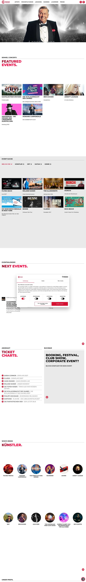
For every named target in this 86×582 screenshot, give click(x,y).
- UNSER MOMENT (16, 396)
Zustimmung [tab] (25, 280)
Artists (17, 2)
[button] (83, 579)
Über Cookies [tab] (60, 280)
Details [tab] (43, 280)
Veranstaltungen (27, 2)
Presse (62, 2)
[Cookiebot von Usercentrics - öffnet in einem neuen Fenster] (63, 277)
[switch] (36, 299)
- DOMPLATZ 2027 (13, 390)
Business (46, 2)
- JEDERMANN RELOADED (21, 408)
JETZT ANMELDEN (74, 579)
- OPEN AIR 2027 (16, 387)
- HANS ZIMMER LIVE (17, 393)
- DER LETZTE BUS (20, 413)
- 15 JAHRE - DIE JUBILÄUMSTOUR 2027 (22, 411)
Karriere (55, 2)
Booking (39, 2)
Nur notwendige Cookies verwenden (43, 304)
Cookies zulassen (59, 303)
